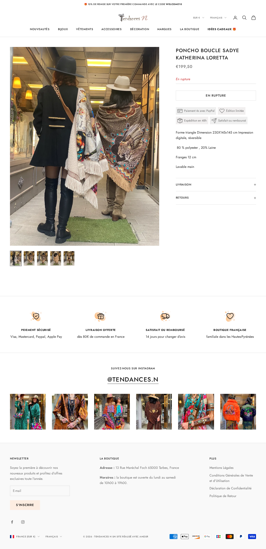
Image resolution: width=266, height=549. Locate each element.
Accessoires (111, 29)
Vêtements (84, 29)
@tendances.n (133, 379)
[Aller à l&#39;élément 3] (42, 258)
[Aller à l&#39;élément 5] (69, 258)
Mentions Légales (221, 467)
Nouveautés (40, 29)
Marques (164, 29)
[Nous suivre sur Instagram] (23, 522)
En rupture (216, 95)
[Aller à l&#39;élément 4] (56, 258)
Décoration (139, 29)
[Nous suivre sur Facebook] (12, 522)
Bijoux (63, 29)
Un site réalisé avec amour (130, 536)
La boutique (189, 29)
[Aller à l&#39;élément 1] (16, 258)
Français (216, 17)
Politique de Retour (222, 496)
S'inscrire (25, 505)
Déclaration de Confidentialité (230, 488)
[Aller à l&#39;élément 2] (29, 258)
